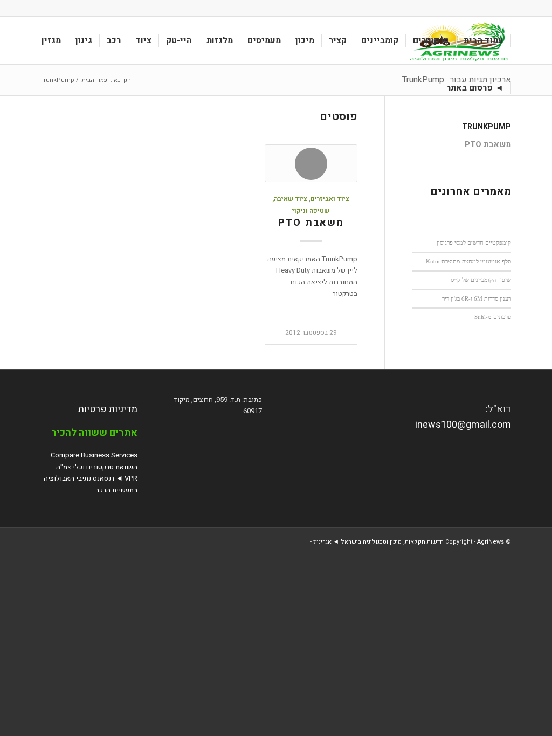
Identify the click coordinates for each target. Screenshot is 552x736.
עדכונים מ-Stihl (492, 317)
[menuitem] (484, 40)
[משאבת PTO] (311, 163)
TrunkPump (486, 127)
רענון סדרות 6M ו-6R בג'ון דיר (476, 298)
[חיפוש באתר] (429, 88)
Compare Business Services (94, 455)
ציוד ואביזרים (329, 199)
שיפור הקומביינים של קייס (481, 279)
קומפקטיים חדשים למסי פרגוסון (474, 242)
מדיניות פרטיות (107, 409)
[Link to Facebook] (44, 8)
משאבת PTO (311, 223)
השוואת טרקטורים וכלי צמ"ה (96, 467)
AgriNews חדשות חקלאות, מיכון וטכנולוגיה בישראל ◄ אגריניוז (408, 541)
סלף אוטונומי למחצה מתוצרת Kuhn (468, 261)
